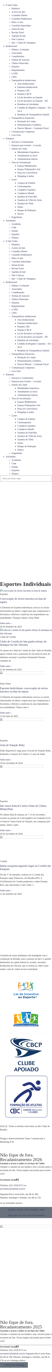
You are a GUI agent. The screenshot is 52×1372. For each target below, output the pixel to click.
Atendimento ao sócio (27, 155)
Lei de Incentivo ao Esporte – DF (32, 101)
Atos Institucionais (25, 84)
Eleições (15, 66)
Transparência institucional (24, 80)
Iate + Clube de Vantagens (24, 42)
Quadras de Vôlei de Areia (29, 200)
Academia (16, 224)
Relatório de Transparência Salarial (33, 114)
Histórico (16, 8)
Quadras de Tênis (25, 203)
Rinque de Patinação (26, 210)
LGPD (15, 73)
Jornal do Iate (18, 29)
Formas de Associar (20, 60)
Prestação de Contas (26, 121)
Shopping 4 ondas (25, 176)
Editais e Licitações (20, 49)
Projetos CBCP (24, 94)
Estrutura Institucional (27, 87)
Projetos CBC (23, 90)
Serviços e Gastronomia (22, 142)
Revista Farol (18, 32)
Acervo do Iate (18, 12)
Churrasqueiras (24, 186)
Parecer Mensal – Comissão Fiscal (33, 128)
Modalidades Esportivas (28, 152)
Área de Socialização (21, 162)
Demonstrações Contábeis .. (30, 125)
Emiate (15, 231)
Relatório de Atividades (28, 104)
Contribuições (18, 56)
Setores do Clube (19, 149)
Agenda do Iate (19, 36)
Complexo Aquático (26, 190)
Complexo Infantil (25, 193)
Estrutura (10, 138)
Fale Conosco (18, 39)
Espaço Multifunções (27, 166)
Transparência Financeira (23, 118)
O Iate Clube (11, 5)
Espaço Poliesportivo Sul (28, 169)
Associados (17, 53)
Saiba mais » (6, 623)
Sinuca (20, 214)
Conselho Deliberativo (22, 19)
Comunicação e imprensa (23, 131)
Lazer (14, 179)
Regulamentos (18, 70)
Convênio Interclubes (21, 25)
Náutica (15, 237)
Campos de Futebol (26, 183)
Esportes (15, 234)
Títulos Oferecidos (20, 63)
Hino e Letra (17, 22)
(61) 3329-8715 (16, 1185)
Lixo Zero (16, 135)
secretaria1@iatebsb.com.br (12, 1189)
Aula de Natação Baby (12, 745)
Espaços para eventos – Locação (26, 145)
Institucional (11, 46)
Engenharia (17, 217)
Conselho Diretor (19, 15)
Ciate (14, 227)
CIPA (14, 77)
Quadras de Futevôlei (27, 196)
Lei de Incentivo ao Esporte (29, 97)
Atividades (11, 220)
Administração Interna (27, 159)
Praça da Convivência (27, 172)
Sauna (20, 207)
